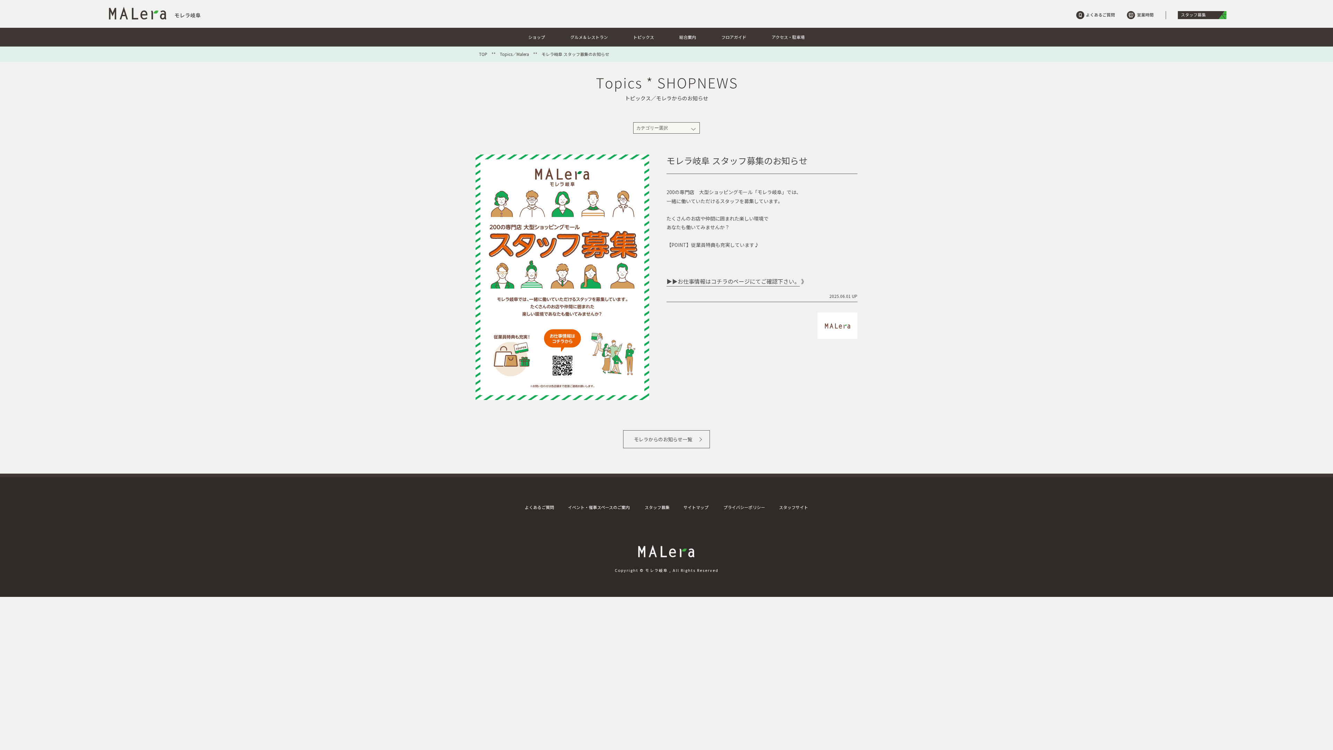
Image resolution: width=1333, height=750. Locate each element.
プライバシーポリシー (744, 507)
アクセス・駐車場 (788, 37)
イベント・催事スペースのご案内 (599, 507)
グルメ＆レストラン (589, 37)
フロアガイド (733, 37)
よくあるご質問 (539, 507)
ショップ (536, 37)
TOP (483, 54)
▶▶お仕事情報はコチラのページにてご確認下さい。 (733, 281)
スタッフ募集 (657, 507)
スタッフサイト (793, 507)
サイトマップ (696, 507)
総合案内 (687, 37)
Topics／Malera (514, 54)
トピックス (643, 37)
